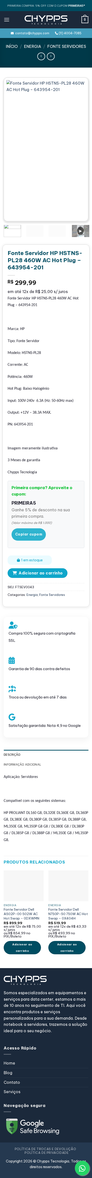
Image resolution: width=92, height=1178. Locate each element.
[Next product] (41, 56)
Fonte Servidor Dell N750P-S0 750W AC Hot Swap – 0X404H (68, 913)
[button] (7, 20)
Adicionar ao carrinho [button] (22, 948)
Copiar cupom (28, 534)
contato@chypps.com (31, 33)
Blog (8, 1072)
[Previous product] (50, 56)
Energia (32, 46)
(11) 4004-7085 (69, 33)
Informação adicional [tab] (22, 764)
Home (9, 1063)
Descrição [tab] (12, 754)
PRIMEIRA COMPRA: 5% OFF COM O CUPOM (46, 5)
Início (12, 46)
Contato (12, 1082)
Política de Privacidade (46, 1153)
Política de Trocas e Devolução (45, 1149)
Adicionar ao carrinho (41, 573)
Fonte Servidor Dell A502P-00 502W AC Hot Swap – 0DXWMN (21, 913)
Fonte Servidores (66, 46)
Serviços (12, 1091)
